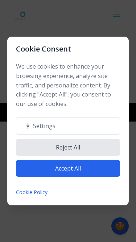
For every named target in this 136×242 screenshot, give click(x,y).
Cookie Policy (32, 192)
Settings (44, 126)
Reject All (68, 147)
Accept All (68, 168)
